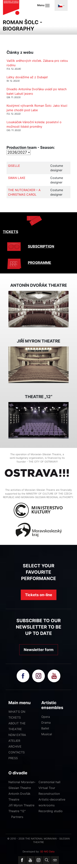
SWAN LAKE (16, 178)
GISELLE (14, 166)
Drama (46, 722)
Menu (41, 5)
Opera (45, 717)
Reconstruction (49, 793)
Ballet (45, 728)
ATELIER (14, 741)
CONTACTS (16, 752)
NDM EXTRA (17, 735)
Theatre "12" (17, 811)
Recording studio (50, 811)
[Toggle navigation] (61, 5)
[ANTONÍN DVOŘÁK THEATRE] (38, 309)
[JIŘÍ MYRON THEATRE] (38, 364)
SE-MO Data (47, 851)
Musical (46, 734)
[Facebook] (22, 860)
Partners (17, 817)
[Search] (46, 860)
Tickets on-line (38, 595)
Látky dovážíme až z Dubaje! (27, 77)
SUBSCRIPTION (41, 246)
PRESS (13, 758)
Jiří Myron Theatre (21, 805)
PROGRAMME (39, 263)
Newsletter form (38, 649)
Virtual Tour (46, 788)
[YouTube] (30, 860)
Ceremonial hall (49, 782)
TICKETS (10, 232)
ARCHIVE (14, 746)
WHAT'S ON (16, 712)
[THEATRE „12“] (38, 420)
